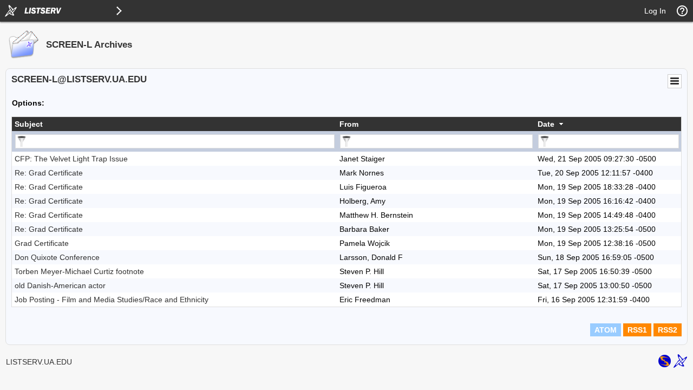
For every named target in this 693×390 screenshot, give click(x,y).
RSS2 (667, 330)
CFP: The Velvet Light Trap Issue (71, 158)
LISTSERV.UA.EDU (39, 362)
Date (546, 124)
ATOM (605, 330)
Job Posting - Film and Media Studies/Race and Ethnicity (111, 299)
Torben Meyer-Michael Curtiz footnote (79, 271)
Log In (655, 10)
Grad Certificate (42, 243)
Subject (29, 124)
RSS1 (637, 330)
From (348, 124)
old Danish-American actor (60, 285)
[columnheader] (174, 124)
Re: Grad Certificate (49, 172)
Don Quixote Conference (57, 257)
